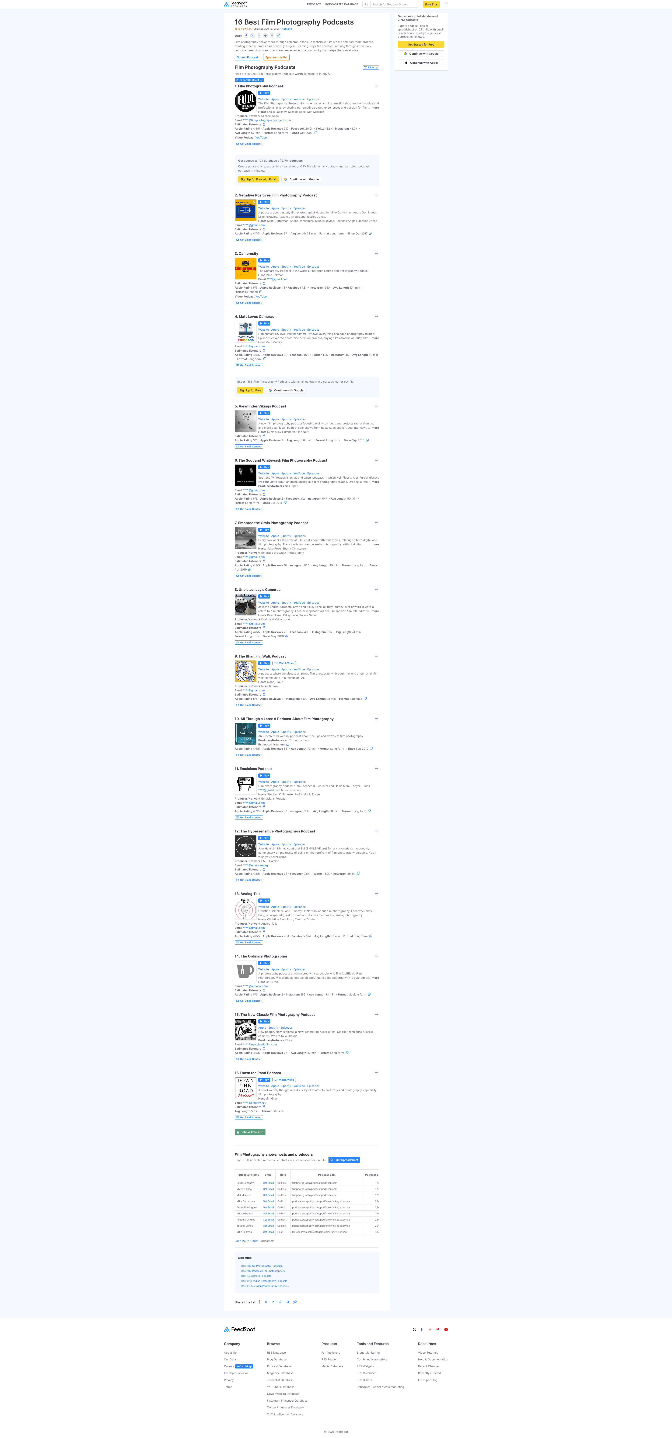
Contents (287, 28)
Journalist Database (280, 1380)
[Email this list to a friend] (272, 35)
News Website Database (283, 1393)
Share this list (245, 1302)
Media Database (332, 1366)
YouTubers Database (280, 1387)
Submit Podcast (247, 57)
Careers (238, 1366)
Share (238, 35)
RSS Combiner (366, 1373)
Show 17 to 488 (252, 1132)
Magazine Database (280, 1373)
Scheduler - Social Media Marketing (380, 1387)
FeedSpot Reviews (236, 1373)
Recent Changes (429, 1366)
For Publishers (330, 1352)
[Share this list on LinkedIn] (259, 35)
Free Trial (431, 4)
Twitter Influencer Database (285, 1407)
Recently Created (429, 1373)
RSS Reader (329, 1359)
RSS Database (276, 1352)
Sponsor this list (276, 57)
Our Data (230, 1359)
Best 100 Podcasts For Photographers (263, 1270)
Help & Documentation (433, 1359)
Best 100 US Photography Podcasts (261, 1265)
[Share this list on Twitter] (252, 35)
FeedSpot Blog (428, 1380)
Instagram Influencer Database (287, 1400)
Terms (228, 1387)
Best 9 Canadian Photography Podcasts (264, 1280)
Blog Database (276, 1359)
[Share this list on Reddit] (265, 35)
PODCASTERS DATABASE (341, 4)
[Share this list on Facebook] (246, 35)
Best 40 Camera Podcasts (256, 1275)
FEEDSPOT (314, 4)
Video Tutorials (428, 1352)
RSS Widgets (365, 1366)
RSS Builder (364, 1380)
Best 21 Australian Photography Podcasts (265, 1285)
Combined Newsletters (372, 1359)
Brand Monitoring (368, 1352)
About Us (230, 1352)
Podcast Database (279, 1366)
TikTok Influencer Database (285, 1414)
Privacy (229, 1380)
